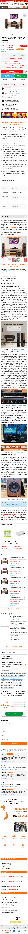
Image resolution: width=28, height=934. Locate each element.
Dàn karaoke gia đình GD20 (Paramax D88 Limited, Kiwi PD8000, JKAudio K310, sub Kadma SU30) (13, 38)
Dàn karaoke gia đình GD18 (18, 503)
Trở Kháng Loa (5, 680)
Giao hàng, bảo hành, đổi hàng (9, 902)
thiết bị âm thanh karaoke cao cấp (12, 271)
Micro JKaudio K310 (17, 452)
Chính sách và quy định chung (9, 897)
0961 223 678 (12, 889)
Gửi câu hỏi (14, 743)
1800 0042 (11, 876)
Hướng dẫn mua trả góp (7, 905)
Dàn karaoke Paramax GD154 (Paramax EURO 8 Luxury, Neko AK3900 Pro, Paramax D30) (18, 588)
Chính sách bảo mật (6, 907)
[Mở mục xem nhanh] (25, 217)
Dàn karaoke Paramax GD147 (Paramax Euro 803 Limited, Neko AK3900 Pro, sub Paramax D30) (18, 598)
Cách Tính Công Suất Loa (16, 680)
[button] (13, 4)
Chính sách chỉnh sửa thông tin (9, 910)
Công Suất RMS (5, 678)
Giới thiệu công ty (6, 863)
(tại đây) (17, 93)
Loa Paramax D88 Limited (17, 349)
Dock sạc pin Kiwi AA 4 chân (20, 542)
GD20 (13, 184)
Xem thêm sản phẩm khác (14, 608)
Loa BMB (24, 673)
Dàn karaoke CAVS (5, 685)
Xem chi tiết (12, 565)
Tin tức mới (4, 866)
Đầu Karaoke (14, 675)
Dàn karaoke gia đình (6, 673)
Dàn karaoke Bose (15, 682)
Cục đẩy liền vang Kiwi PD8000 (17, 405)
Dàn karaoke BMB (5, 682)
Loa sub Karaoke (17, 673)
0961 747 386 (12, 886)
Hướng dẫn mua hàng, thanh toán (10, 900)
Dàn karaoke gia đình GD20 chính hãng (16, 509)
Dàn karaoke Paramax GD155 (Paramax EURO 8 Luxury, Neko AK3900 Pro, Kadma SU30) (18, 578)
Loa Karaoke (21, 675)
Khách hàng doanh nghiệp (8, 912)
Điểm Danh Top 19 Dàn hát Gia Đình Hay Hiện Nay (18, 638)
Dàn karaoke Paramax (17, 685)
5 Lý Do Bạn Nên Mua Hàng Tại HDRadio (18, 617)
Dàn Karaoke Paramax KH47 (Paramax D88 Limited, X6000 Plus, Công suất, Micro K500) (17, 568)
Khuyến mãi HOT (5, 868)
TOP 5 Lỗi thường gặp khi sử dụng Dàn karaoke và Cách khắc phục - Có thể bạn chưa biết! (18, 628)
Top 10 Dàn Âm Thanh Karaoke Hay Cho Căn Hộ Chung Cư (18, 622)
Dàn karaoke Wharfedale (7, 687)
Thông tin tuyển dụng (7, 865)
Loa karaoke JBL (5, 675)
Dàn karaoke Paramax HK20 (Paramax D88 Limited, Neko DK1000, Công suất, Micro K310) (18, 558)
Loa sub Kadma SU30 (17, 499)
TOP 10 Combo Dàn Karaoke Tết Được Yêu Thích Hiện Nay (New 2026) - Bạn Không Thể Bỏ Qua (18, 633)
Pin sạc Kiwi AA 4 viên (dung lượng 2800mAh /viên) (7, 543)
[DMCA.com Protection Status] (15, 922)
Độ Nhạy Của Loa (14, 678)
